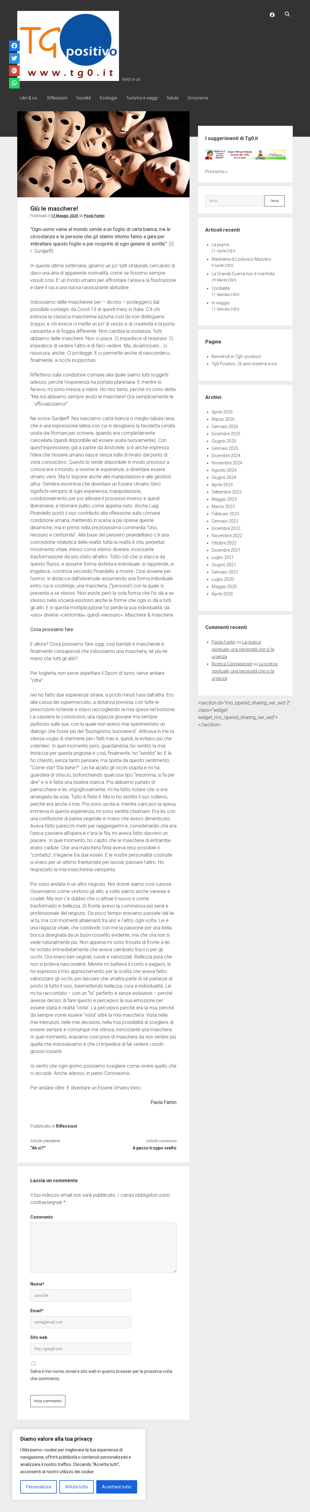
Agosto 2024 (224, 470)
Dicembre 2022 (226, 528)
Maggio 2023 (224, 499)
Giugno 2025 (224, 441)
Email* (37, 1310)
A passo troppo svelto (154, 1148)
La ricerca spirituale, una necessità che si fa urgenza (243, 649)
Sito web (38, 1337)
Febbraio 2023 (225, 513)
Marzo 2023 (223, 506)
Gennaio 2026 (225, 426)
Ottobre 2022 (224, 542)
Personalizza (38, 1486)
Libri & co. (29, 97)
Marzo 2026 (223, 419)
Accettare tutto (116, 1486)
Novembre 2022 (227, 535)
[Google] (14, 71)
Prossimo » (216, 171)
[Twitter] (14, 59)
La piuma (220, 244)
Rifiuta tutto (76, 1486)
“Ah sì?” (38, 1148)
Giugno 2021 (224, 564)
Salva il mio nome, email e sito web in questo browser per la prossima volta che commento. (101, 1375)
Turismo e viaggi (141, 97)
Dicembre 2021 (226, 550)
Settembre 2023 (227, 492)
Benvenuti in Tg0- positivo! (236, 356)
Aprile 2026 (222, 412)
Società (83, 97)
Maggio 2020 (224, 586)
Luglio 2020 (223, 579)
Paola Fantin (94, 216)
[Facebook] (14, 46)
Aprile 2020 (222, 593)
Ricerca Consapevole (232, 663)
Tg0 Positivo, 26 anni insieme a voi (244, 363)
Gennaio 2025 (225, 448)
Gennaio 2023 (225, 521)
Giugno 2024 (224, 477)
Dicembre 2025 (226, 433)
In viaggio (221, 302)
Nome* (37, 1284)
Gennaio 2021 (225, 572)
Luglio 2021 (223, 557)
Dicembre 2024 (226, 455)
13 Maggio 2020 (64, 216)
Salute (172, 97)
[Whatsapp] (14, 83)
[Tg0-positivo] (68, 78)
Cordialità (221, 288)
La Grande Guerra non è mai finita (243, 273)
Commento (41, 1217)
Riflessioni (57, 97)
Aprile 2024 (222, 484)
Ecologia (108, 97)
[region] (78, 1464)
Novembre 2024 (227, 462)
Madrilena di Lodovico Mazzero (241, 259)
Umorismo (197, 97)
